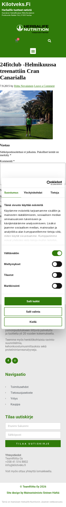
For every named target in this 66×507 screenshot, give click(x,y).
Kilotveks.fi (16, 4)
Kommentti (7, 161)
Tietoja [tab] (55, 192)
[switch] (57, 264)
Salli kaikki (33, 301)
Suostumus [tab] (11, 192)
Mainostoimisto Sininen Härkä (41, 492)
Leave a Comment (44, 85)
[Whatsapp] (15, 361)
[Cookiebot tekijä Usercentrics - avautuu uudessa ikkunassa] (47, 183)
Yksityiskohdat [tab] (33, 192)
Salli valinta (33, 311)
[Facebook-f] (8, 361)
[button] (49, 41)
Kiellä (33, 321)
